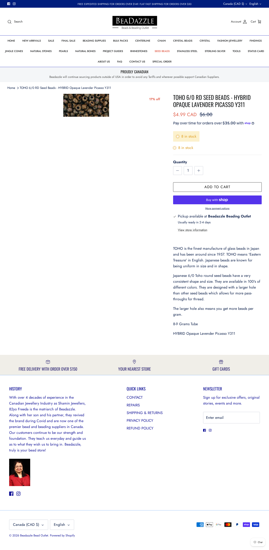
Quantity (180, 162)
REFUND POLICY (140, 428)
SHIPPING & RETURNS (145, 413)
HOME (11, 41)
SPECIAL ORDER (161, 61)
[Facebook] (8, 3)
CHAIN (162, 41)
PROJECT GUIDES (113, 51)
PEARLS (63, 51)
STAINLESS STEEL (187, 51)
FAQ (119, 61)
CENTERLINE (142, 41)
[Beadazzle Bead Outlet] (134, 21)
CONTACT (135, 397)
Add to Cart (217, 187)
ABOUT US (104, 61)
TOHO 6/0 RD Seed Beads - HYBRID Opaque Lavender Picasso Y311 (65, 88)
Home (11, 88)
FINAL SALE (68, 41)
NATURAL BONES (85, 51)
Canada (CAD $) (233, 4)
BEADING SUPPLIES (94, 41)
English (253, 4)
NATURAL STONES (41, 51)
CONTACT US (137, 61)
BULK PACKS (120, 41)
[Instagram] (14, 3)
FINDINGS (256, 41)
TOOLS (236, 51)
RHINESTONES (138, 51)
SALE (51, 41)
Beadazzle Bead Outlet (34, 535)
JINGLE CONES (14, 51)
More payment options (217, 208)
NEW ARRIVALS (31, 41)
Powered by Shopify (62, 535)
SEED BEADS (162, 51)
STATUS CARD (256, 51)
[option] (86, 105)
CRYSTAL (205, 41)
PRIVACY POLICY (140, 420)
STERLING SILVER (215, 51)
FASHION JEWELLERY (229, 41)
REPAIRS (133, 405)
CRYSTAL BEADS (182, 41)
